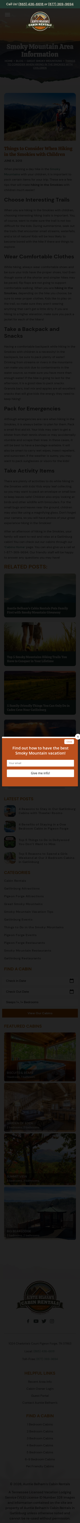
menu (7, 14)
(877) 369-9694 (61, 4)
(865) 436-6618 (31, 4)
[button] (7, 15)
